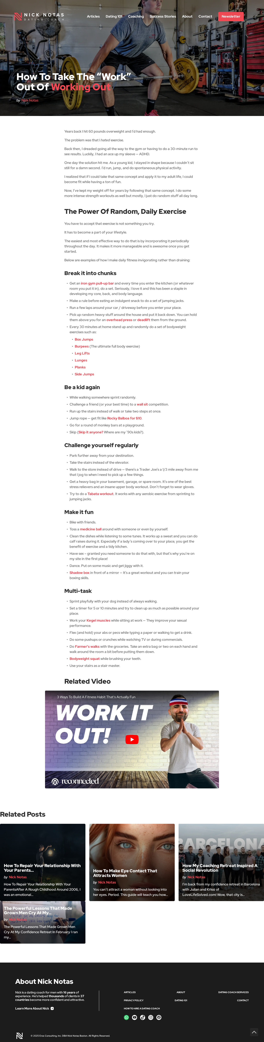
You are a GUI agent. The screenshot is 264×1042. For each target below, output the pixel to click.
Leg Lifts (82, 353)
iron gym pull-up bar (97, 283)
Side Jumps (84, 374)
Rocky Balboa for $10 (124, 418)
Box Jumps (84, 339)
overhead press (119, 320)
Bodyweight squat (85, 658)
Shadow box (79, 572)
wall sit (142, 404)
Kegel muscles (98, 620)
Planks (80, 367)
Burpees (82, 346)
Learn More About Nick (32, 1008)
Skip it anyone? (90, 432)
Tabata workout (100, 494)
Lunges (81, 360)
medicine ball (90, 529)
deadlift (143, 320)
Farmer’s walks (87, 646)
